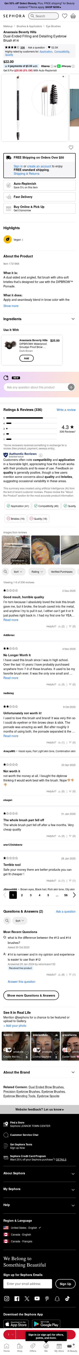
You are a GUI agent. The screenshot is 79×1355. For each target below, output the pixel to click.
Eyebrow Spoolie (48, 1096)
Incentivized (18, 560)
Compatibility (61, 51)
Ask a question (36, 47)
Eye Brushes (53, 26)
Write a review (66, 410)
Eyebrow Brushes (53, 1091)
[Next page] (74, 895)
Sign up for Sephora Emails (23, 1275)
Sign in (18, 166)
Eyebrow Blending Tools (19, 1096)
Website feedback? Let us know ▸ (39, 1109)
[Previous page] (4, 895)
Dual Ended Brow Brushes (46, 1087)
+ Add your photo (14, 1026)
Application (46, 51)
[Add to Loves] (71, 147)
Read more (10, 620)
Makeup (8, 26)
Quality (9, 54)
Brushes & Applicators (29, 26)
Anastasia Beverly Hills (19, 32)
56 (66, 895)
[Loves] (64, 16)
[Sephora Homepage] (14, 16)
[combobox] (43, 16)
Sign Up (65, 1284)
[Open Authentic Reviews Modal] (40, 455)
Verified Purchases (61, 571)
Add (26, 358)
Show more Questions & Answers (31, 995)
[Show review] (45, 549)
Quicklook (10, 350)
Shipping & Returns (26, 173)
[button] (52, 66)
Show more (11, 306)
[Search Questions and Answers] (7, 921)
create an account (39, 166)
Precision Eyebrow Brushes (21, 1091)
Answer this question (21, 981)
